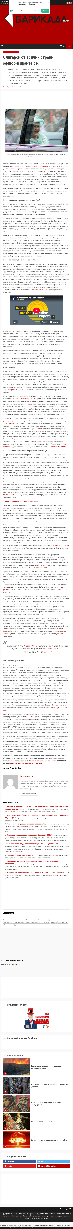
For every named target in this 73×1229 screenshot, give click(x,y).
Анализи (6, 52)
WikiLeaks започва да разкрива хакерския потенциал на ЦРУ (32, 844)
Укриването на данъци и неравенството (23, 824)
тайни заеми (8, 495)
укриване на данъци (21, 925)
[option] (36, 1067)
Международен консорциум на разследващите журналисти (22, 922)
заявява (31, 510)
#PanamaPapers (30, 646)
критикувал (61, 631)
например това (34, 404)
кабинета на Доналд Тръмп (24, 399)
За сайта (4, 2)
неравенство (46, 922)
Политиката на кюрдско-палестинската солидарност (16, 1103)
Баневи (6, 631)
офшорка (54, 922)
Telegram (29, 763)
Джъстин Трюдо (10, 423)
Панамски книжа (9, 925)
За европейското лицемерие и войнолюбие (16, 1139)
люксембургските (32, 714)
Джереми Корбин (62, 545)
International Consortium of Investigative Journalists (26, 920)
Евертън (41, 441)
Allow (45, 11)
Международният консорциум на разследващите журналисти (35, 166)
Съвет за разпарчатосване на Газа (16, 1121)
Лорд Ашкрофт (9, 389)
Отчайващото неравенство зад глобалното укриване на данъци (34, 872)
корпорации (64, 920)
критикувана (60, 382)
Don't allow (36, 11)
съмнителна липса (40, 290)
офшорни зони (62, 922)
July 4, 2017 (47, 652)
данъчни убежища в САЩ (37, 567)
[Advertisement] (37, 38)
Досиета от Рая (54, 920)
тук (55, 1228)
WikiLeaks (45, 920)
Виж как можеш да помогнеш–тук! (42, 761)
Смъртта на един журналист (18, 855)
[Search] (63, 46)
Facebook (13, 763)
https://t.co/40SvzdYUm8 (53, 648)
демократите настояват (29, 543)
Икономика (14, 52)
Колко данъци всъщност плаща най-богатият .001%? (29, 835)
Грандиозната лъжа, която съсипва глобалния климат (16, 1066)
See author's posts (29, 794)
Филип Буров (7, 87)
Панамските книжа (58, 447)
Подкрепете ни (69, 46)
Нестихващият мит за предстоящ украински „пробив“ (16, 1085)
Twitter (21, 763)
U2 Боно (39, 428)
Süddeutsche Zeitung (18, 238)
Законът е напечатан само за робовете (21, 501)
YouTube (38, 763)
